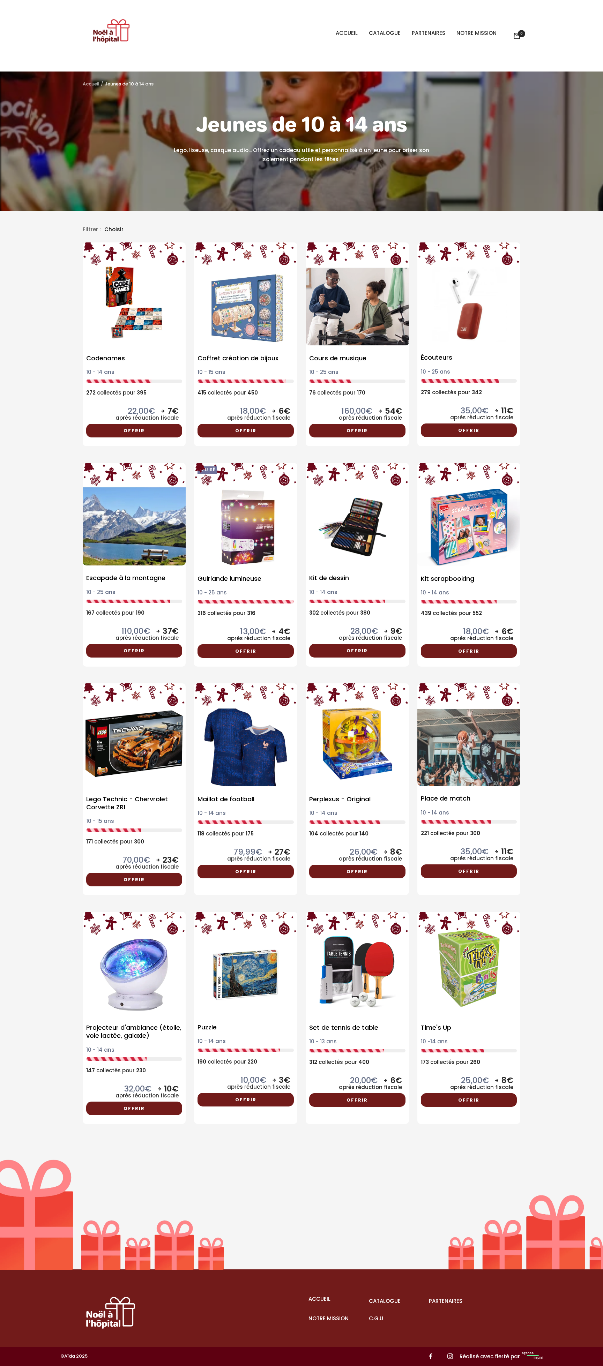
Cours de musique (337, 358)
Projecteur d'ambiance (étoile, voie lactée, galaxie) (133, 1031)
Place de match (445, 798)
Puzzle (207, 1027)
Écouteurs (436, 357)
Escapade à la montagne (125, 578)
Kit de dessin (329, 578)
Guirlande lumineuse (229, 579)
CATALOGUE (385, 33)
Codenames (105, 358)
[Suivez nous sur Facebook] (430, 1356)
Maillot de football (226, 799)
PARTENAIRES (428, 33)
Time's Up (436, 1027)
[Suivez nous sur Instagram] (450, 1356)
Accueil (91, 84)
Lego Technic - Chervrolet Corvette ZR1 (127, 803)
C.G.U (376, 1318)
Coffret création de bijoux (238, 358)
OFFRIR (134, 430)
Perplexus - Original (340, 799)
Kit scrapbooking (447, 579)
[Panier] (516, 36)
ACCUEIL (347, 33)
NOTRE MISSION (476, 33)
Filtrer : (92, 229)
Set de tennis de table (343, 1027)
